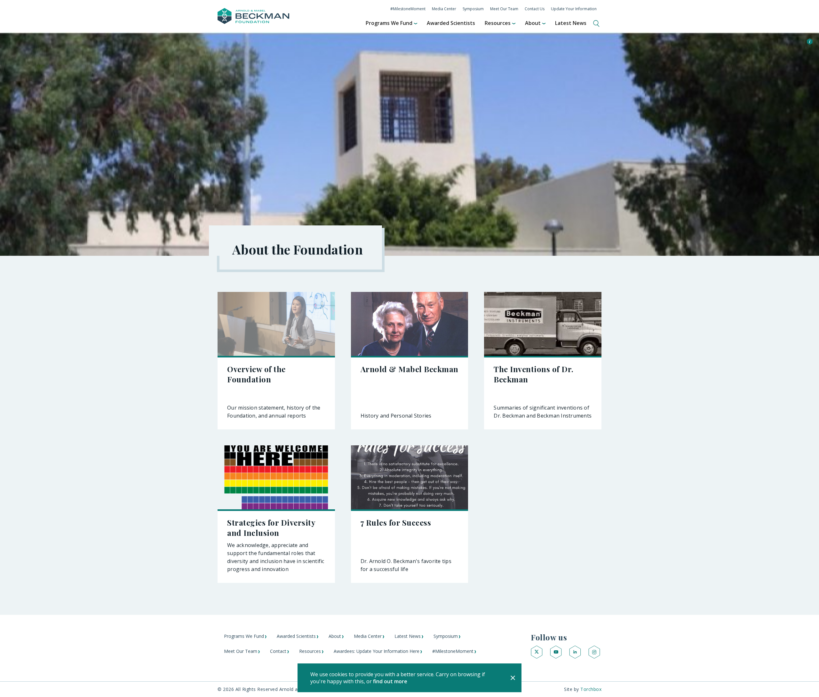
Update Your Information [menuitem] (574, 9)
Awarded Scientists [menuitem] (451, 23)
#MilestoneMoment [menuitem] (407, 9)
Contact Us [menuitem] (535, 9)
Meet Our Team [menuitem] (504, 9)
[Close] (513, 678)
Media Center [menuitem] (444, 9)
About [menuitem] (533, 23)
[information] (810, 42)
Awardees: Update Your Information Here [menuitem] (376, 651)
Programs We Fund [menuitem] (389, 23)
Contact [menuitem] (278, 651)
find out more (390, 681)
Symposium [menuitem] (473, 9)
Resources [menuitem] (498, 23)
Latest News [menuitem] (570, 23)
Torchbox (590, 689)
